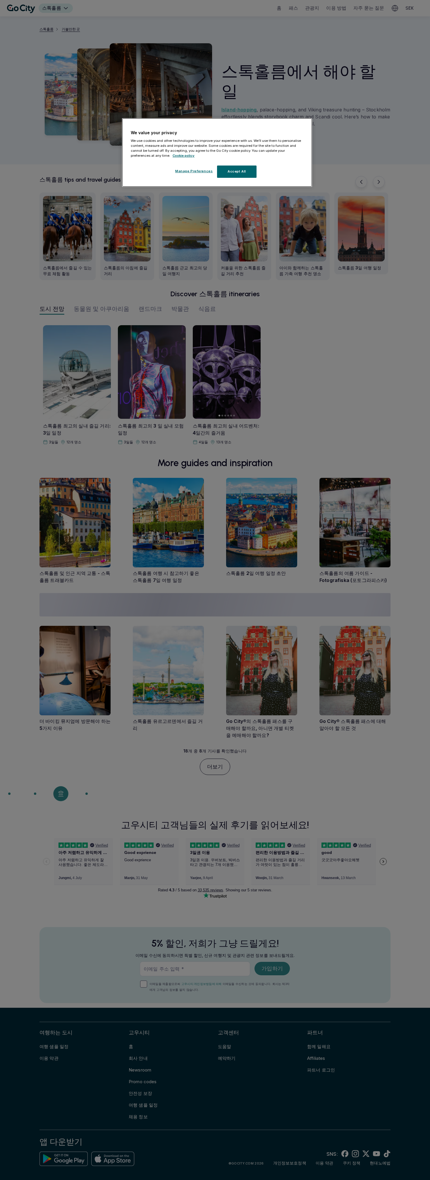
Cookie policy (184, 156)
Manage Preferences (194, 171)
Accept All (237, 171)
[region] (217, 152)
